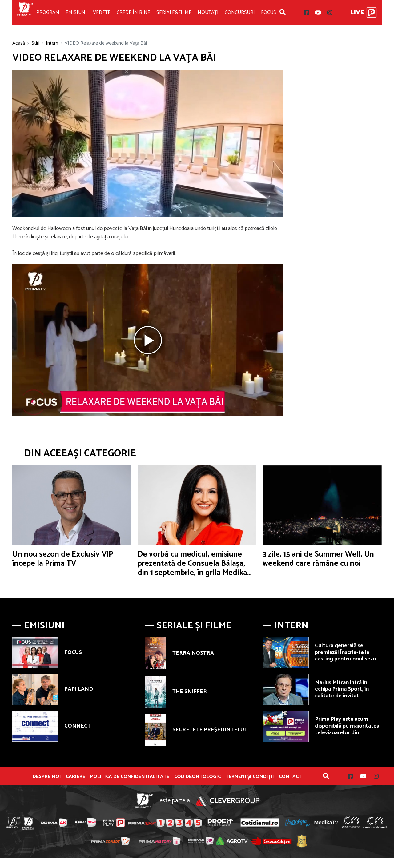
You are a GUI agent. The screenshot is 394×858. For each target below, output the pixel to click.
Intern (52, 43)
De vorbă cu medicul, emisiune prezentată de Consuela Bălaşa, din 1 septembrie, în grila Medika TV (192, 568)
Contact (290, 776)
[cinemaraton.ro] (351, 822)
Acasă (18, 43)
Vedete (102, 12)
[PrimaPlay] (371, 12)
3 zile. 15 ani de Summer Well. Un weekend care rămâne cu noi (318, 559)
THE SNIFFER (189, 691)
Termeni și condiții (250, 776)
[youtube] (318, 13)
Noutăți (208, 12)
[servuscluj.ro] (271, 841)
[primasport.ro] (165, 823)
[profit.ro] (220, 822)
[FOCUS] (35, 652)
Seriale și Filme (194, 625)
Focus (268, 12)
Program (47, 12)
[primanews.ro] (86, 822)
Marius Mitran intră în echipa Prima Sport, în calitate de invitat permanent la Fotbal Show (347, 692)
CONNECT (77, 726)
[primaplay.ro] (113, 822)
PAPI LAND (78, 689)
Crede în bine (133, 12)
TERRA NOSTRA (193, 653)
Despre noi (47, 776)
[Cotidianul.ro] (259, 822)
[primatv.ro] (13, 822)
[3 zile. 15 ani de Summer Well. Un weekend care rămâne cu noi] (322, 505)
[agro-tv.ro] (232, 841)
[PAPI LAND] (35, 689)
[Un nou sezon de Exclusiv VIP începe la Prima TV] (71, 505)
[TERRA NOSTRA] (156, 653)
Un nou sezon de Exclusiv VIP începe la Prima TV (62, 559)
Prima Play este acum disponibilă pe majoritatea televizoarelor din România (347, 729)
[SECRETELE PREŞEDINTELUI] (156, 730)
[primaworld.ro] (201, 841)
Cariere (75, 776)
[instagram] (330, 13)
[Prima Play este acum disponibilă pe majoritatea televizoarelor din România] (285, 726)
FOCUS (73, 652)
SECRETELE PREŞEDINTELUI (209, 729)
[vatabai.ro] (302, 841)
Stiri (35, 43)
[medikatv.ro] (326, 822)
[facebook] (306, 13)
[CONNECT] (35, 726)
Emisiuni (76, 12)
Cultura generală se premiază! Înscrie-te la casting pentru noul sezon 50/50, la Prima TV (347, 655)
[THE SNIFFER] (156, 692)
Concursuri (240, 12)
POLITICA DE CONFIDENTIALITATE (129, 776)
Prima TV (25, 12)
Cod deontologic (197, 776)
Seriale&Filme (173, 12)
